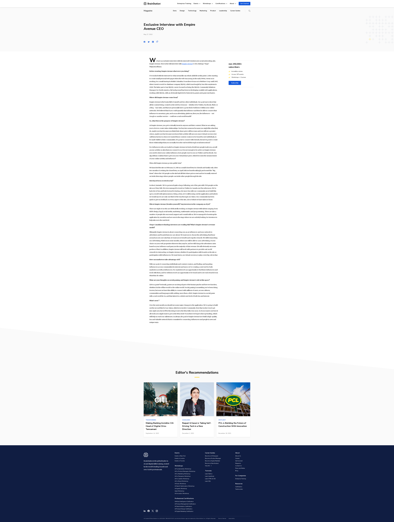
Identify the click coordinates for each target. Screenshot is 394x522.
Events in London (180, 458)
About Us (238, 456)
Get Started (244, 4)
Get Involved (238, 461)
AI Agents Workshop (181, 488)
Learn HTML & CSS (210, 479)
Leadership (223, 11)
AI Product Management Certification (185, 504)
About (232, 4)
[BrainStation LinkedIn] (144, 511)
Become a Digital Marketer (212, 461)
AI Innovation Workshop (182, 493)
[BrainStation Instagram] (157, 511)
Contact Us (238, 466)
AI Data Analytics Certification (183, 506)
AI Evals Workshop (180, 483)
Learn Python (208, 474)
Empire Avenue (187, 64)
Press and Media (240, 468)
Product (213, 11)
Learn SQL (208, 481)
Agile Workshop (179, 491)
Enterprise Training (184, 4)
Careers (237, 458)
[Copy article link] (157, 41)
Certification (238, 487)
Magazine (238, 463)
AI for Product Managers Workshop (185, 471)
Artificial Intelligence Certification (184, 501)
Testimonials (239, 489)
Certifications (220, 4)
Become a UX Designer (211, 456)
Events (196, 4)
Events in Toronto (180, 461)
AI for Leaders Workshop (182, 479)
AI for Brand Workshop (181, 481)
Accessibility (231, 518)
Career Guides (235, 11)
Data (174, 11)
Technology (192, 11)
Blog (236, 471)
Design (182, 11)
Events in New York (180, 456)
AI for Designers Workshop (183, 476)
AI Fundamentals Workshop (183, 469)
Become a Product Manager (213, 458)
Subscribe (234, 83)
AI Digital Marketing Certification (184, 511)
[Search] (249, 11)
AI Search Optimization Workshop (184, 486)
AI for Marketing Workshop (182, 474)
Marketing (203, 11)
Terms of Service (222, 518)
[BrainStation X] (153, 511)
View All (207, 466)
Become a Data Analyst (212, 463)
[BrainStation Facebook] (149, 511)
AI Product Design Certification (183, 509)
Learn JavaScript (209, 476)
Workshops (207, 4)
